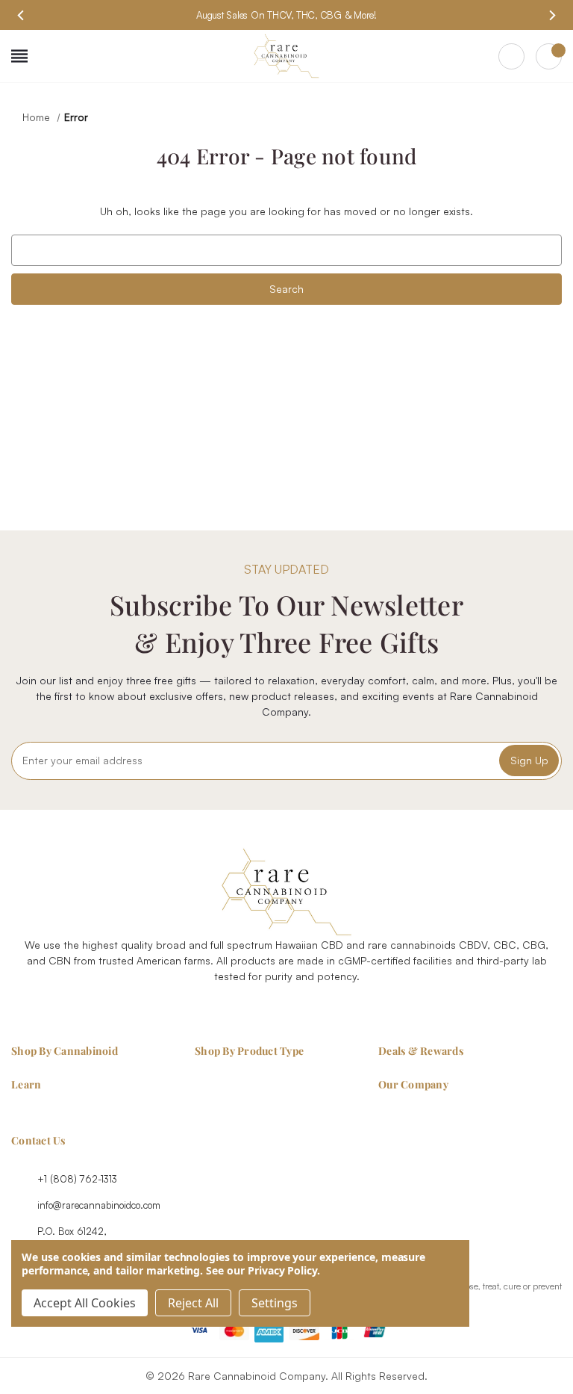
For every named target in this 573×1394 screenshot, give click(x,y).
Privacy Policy (282, 1270)
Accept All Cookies (85, 1303)
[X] (303, 1013)
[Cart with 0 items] (548, 56)
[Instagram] (270, 1013)
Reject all (193, 1303)
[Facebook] (235, 1013)
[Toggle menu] (19, 56)
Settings (274, 1303)
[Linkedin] (338, 1013)
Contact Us (38, 1140)
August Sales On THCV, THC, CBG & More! (286, 15)
